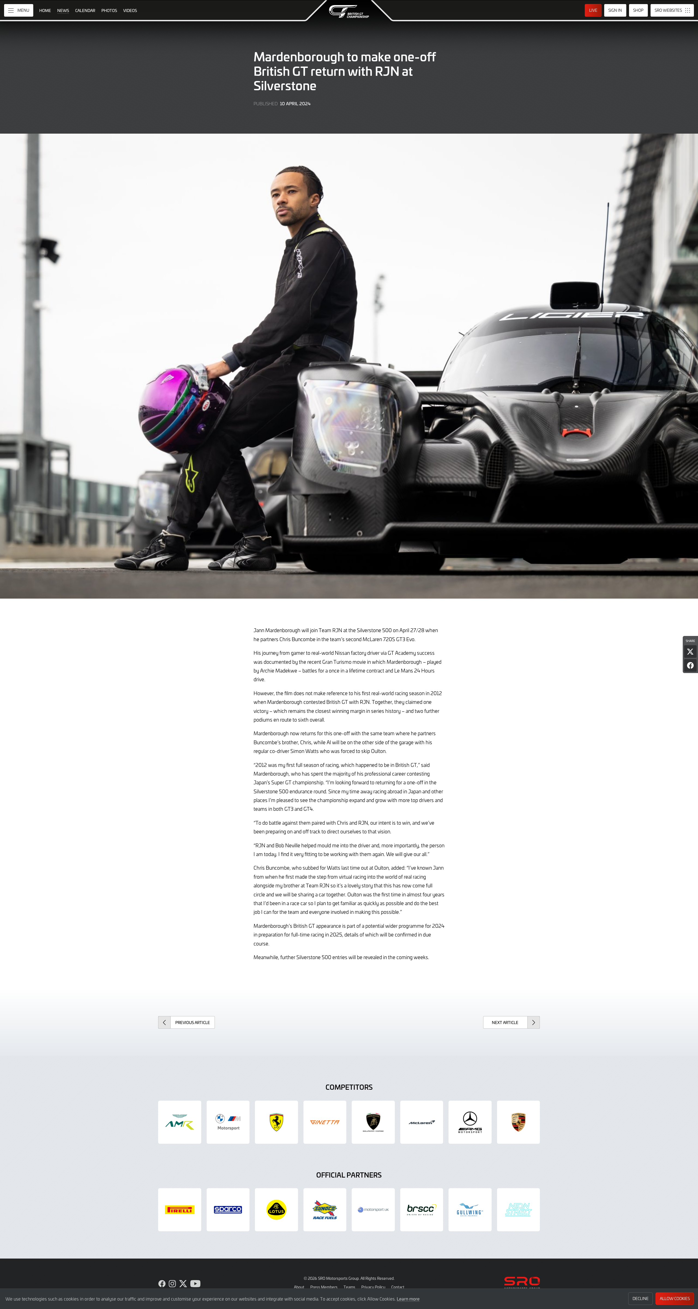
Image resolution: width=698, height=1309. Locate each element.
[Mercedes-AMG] (470, 1122)
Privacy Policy (373, 1287)
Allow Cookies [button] (675, 1298)
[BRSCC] (421, 1209)
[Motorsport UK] (373, 1209)
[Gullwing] (470, 1209)
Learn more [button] (408, 1299)
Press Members (324, 1287)
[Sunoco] (325, 1209)
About (299, 1287)
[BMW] (228, 1122)
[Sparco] (228, 1209)
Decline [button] (641, 1298)
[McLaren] (421, 1122)
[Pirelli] (179, 1209)
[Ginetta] (325, 1122)
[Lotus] (276, 1209)
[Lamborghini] (373, 1122)
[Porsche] (518, 1122)
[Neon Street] (518, 1209)
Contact (397, 1287)
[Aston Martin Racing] (179, 1122)
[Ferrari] (276, 1122)
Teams (349, 1287)
